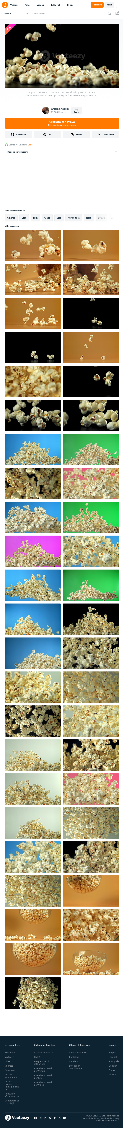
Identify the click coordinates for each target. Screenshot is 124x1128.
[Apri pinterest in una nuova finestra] (50, 1116)
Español (110, 1055)
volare (101, 216)
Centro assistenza (78, 1051)
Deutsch (110, 1064)
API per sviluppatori (11, 1074)
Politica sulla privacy (108, 1117)
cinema (11, 216)
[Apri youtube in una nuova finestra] (64, 1116)
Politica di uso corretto (104, 1119)
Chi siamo (74, 1060)
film (35, 216)
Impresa (9, 1064)
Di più (70, 4)
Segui (76, 112)
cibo (24, 216)
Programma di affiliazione (41, 1061)
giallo (47, 216)
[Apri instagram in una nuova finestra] (40, 1116)
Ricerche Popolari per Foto (43, 1075)
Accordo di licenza (43, 1051)
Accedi (110, 4)
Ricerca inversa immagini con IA (12, 1084)
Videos (40, 4)
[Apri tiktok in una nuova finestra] (55, 1116)
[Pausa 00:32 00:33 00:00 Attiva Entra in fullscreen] (62, 56)
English (110, 1051)
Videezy (9, 1060)
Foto (27, 4)
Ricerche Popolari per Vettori (43, 1068)
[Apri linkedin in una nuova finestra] (45, 1116)
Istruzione (10, 1068)
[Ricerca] (109, 13)
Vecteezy (9, 1055)
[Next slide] (112, 216)
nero (88, 216)
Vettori (14, 4)
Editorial (55, 4)
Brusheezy (10, 1051)
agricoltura (74, 216)
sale (59, 216)
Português (111, 1060)
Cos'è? (30, 144)
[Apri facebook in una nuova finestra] (35, 1116)
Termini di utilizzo (88, 1117)
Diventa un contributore (75, 1065)
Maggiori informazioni (17, 150)
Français (110, 1068)
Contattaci (74, 1055)
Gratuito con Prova (62, 123)
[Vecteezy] (5, 5)
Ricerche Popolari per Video (43, 1082)
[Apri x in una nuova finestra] (59, 1116)
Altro (108, 1073)
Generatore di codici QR (12, 1100)
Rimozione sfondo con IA (12, 1093)
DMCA (37, 1055)
